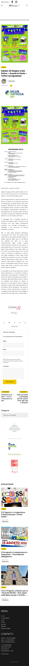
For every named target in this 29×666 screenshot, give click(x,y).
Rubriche (3, 626)
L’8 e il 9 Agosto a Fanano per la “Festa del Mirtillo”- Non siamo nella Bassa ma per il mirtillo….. (14, 593)
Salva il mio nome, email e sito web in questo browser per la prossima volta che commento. (13, 361)
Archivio (3, 67)
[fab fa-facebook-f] (11, 2)
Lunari (2, 620)
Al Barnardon (12, 81)
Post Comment (9, 381)
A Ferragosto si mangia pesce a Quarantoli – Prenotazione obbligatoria (14, 554)
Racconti (3, 624)
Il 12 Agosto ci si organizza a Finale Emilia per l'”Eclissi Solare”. (13, 514)
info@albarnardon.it (10, 642)
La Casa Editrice (5, 618)
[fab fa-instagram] (15, 2)
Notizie (3, 622)
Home (3, 616)
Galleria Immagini (5, 628)
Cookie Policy (5, 654)
